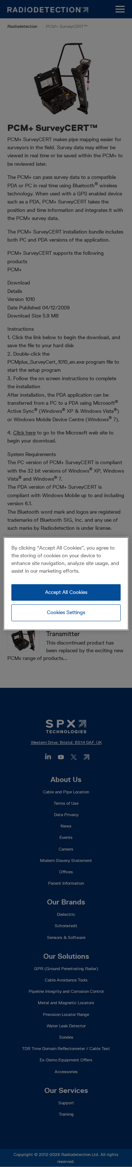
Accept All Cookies (66, 592)
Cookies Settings (66, 612)
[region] (66, 583)
